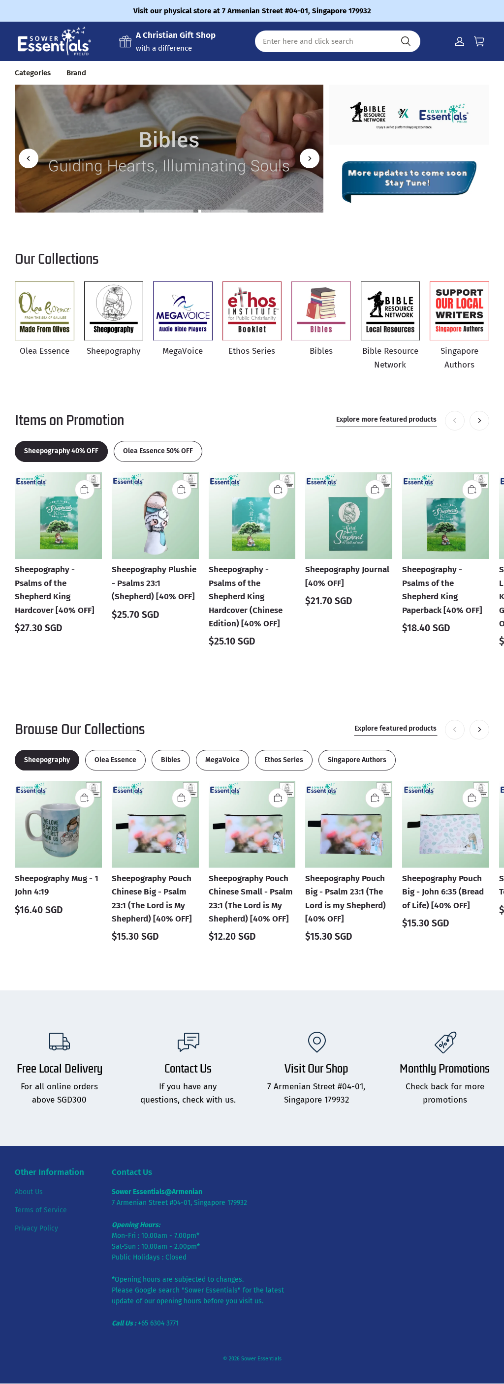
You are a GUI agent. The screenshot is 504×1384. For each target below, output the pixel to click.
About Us (29, 1192)
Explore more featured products (386, 419)
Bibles (169, 117)
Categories (33, 72)
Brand (76, 72)
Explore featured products (395, 728)
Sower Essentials (261, 1358)
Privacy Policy (36, 1228)
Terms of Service (41, 1210)
